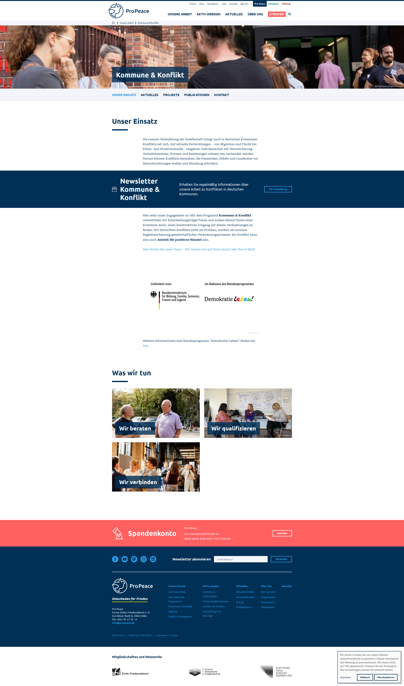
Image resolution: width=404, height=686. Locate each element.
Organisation (268, 597)
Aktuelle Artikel (245, 591)
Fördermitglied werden (216, 601)
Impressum (161, 635)
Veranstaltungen (245, 597)
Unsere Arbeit (180, 14)
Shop (201, 4)
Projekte (171, 95)
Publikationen (196, 95)
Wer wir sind (268, 591)
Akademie (273, 4)
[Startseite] (128, 10)
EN (246, 4)
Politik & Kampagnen (180, 616)
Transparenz (268, 602)
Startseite (113, 23)
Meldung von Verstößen (140, 635)
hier (145, 345)
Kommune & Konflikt (180, 606)
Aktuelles (234, 14)
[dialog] (369, 667)
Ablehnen (365, 677)
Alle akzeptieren (385, 677)
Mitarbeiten (267, 607)
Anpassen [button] (345, 677)
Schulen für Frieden (214, 606)
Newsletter (213, 4)
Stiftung (286, 4)
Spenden (276, 14)
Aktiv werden (208, 14)
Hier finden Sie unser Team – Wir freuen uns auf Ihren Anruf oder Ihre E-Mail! (199, 249)
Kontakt (233, 4)
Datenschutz (118, 635)
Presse (192, 4)
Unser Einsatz (124, 95)
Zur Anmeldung (278, 189)
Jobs (224, 4)
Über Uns (255, 14)
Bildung (173, 611)
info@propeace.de (123, 622)
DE (242, 4)
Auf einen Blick (177, 591)
